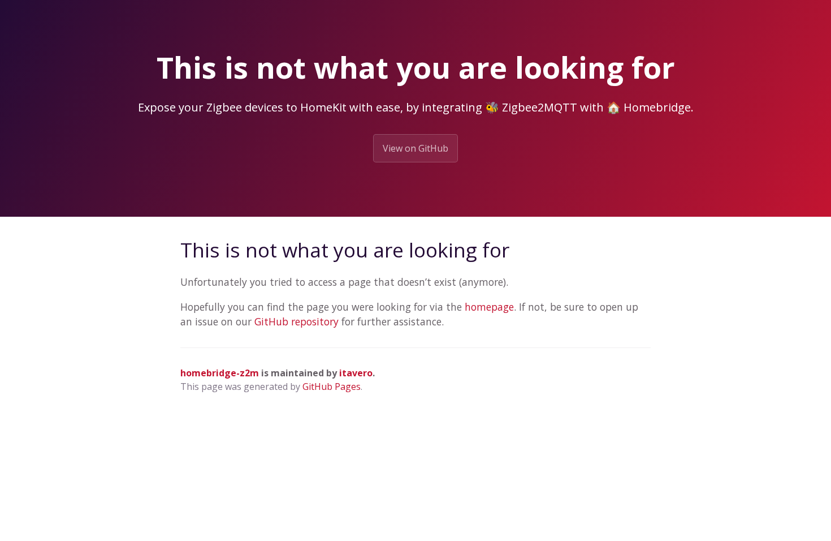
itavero (356, 373)
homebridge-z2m (219, 373)
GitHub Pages (331, 386)
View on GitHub (415, 148)
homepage (489, 307)
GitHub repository (296, 321)
